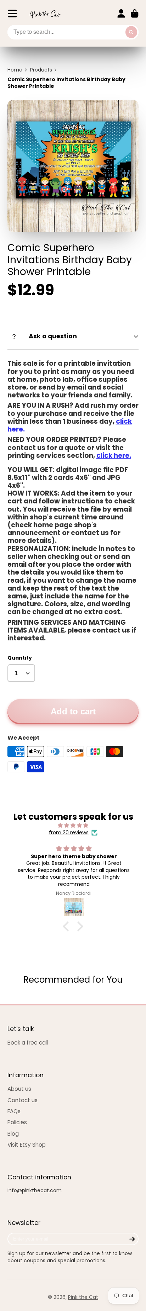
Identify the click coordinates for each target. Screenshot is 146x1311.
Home (14, 70)
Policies (17, 1122)
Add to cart (73, 711)
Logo (45, 13)
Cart (134, 13)
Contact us (22, 1100)
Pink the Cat (83, 1297)
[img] (73, 825)
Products (41, 70)
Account (121, 13)
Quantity (19, 658)
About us (19, 1089)
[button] (68, 926)
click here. (113, 455)
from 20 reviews (69, 832)
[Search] (131, 32)
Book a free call (27, 1042)
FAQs (14, 1111)
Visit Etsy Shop (26, 1144)
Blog (13, 1133)
